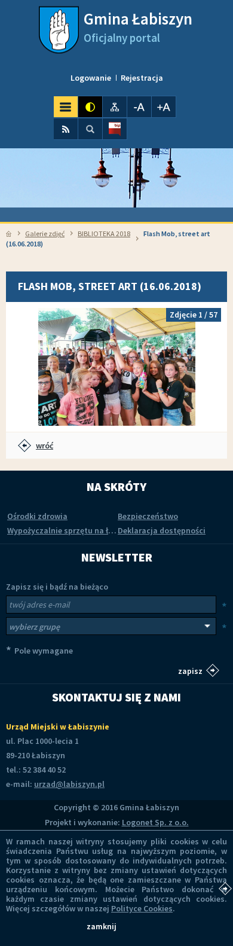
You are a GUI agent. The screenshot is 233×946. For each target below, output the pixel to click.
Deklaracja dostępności (162, 530)
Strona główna (8, 234)
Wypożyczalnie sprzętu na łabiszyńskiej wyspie (94, 530)
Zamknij (101, 926)
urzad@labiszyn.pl (69, 784)
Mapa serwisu (115, 106)
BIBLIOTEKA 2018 (104, 233)
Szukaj (90, 128)
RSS (66, 128)
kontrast (90, 106)
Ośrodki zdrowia (37, 516)
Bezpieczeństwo (148, 516)
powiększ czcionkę (164, 106)
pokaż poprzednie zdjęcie (27, 366)
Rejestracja (142, 77)
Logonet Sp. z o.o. (155, 822)
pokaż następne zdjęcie (206, 366)
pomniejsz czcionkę (139, 106)
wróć (44, 445)
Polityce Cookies (142, 908)
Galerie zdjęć (45, 233)
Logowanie (90, 77)
